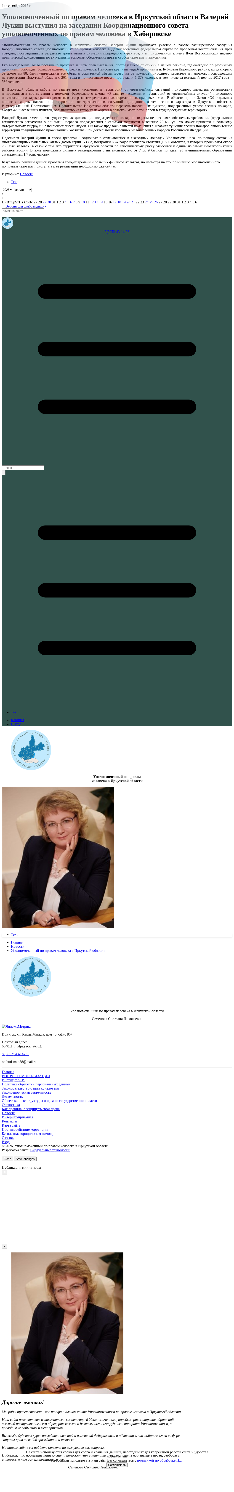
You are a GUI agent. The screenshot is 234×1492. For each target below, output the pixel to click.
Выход (16, 724)
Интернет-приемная (17, 1117)
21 (133, 202)
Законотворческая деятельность (26, 1092)
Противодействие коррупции (25, 1129)
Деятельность (12, 1096)
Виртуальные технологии (50, 1150)
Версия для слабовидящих (25, 206)
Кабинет (17, 720)
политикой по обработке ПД (159, 1460)
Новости (26, 174)
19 (124, 202)
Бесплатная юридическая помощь (28, 1134)
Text (14, 182)
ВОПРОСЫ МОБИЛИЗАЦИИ (26, 1076)
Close (7, 1159)
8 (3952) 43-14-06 (15, 1054)
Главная (8, 1072)
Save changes (25, 1159)
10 (83, 202)
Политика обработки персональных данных (36, 1084)
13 (96, 202)
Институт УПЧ (13, 1080)
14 (101, 202)
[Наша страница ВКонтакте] (8, 215)
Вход (6, 1142)
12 (92, 202)
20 (128, 202)
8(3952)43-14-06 (117, 232)
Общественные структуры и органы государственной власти (49, 1101)
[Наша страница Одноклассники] (11, 215)
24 (147, 202)
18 (119, 202)
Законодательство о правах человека (30, 1088)
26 (156, 202)
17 (115, 202)
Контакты (9, 1121)
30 (49, 202)
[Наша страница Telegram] (4, 215)
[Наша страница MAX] (2, 215)
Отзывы (8, 1138)
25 (151, 202)
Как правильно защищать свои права (31, 1109)
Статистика (11, 1105)
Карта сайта (11, 1125)
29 (44, 202)
